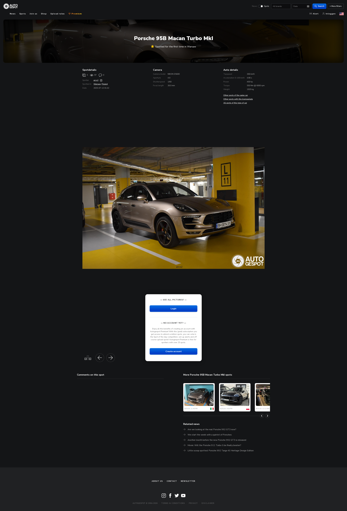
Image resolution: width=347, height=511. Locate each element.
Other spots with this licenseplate (238, 99)
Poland (105, 84)
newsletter (188, 481)
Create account (174, 351)
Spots (266, 6)
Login (173, 308)
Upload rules (57, 13)
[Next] (267, 415)
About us (157, 481)
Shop (44, 13)
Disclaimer (208, 503)
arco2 (96, 80)
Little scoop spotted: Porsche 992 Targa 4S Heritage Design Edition (221, 450)
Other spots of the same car (235, 95)
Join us (33, 13)
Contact (172, 481)
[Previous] (262, 415)
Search (321, 6)
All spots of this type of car (235, 103)
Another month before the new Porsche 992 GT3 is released (217, 440)
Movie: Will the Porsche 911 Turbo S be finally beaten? (214, 445)
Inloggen (331, 13)
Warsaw (97, 84)
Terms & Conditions (173, 503)
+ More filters (336, 6)
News (254, 6)
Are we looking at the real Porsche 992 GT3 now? (212, 429)
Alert (316, 13)
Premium (76, 13)
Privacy (193, 503)
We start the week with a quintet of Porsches (210, 434)
